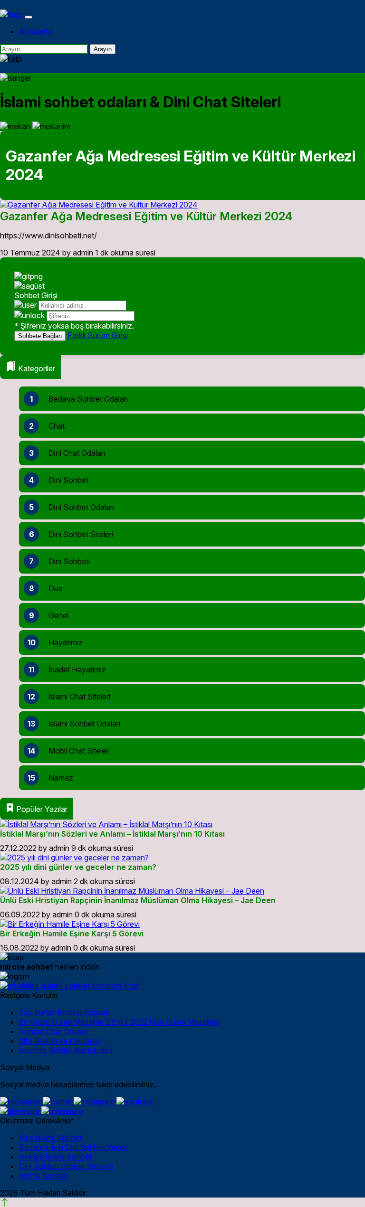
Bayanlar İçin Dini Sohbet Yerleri (73, 1147)
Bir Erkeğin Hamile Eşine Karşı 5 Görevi (72, 933)
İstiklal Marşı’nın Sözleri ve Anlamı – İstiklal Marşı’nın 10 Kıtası (112, 834)
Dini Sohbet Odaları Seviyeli (66, 1166)
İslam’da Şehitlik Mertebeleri (65, 1050)
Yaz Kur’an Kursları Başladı (64, 1012)
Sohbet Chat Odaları (53, 1031)
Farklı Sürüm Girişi (97, 335)
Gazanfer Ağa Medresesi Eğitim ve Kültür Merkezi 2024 (146, 216)
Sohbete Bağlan (40, 335)
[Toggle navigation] (28, 17)
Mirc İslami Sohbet (50, 1137)
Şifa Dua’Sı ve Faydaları (60, 1041)
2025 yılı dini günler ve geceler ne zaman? (78, 867)
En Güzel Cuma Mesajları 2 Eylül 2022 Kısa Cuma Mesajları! (119, 1022)
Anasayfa (36, 31)
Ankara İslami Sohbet (55, 1156)
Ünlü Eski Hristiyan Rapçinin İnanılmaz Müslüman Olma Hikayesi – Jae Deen (138, 900)
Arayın (103, 49)
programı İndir (80, 985)
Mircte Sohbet (43, 1175)
